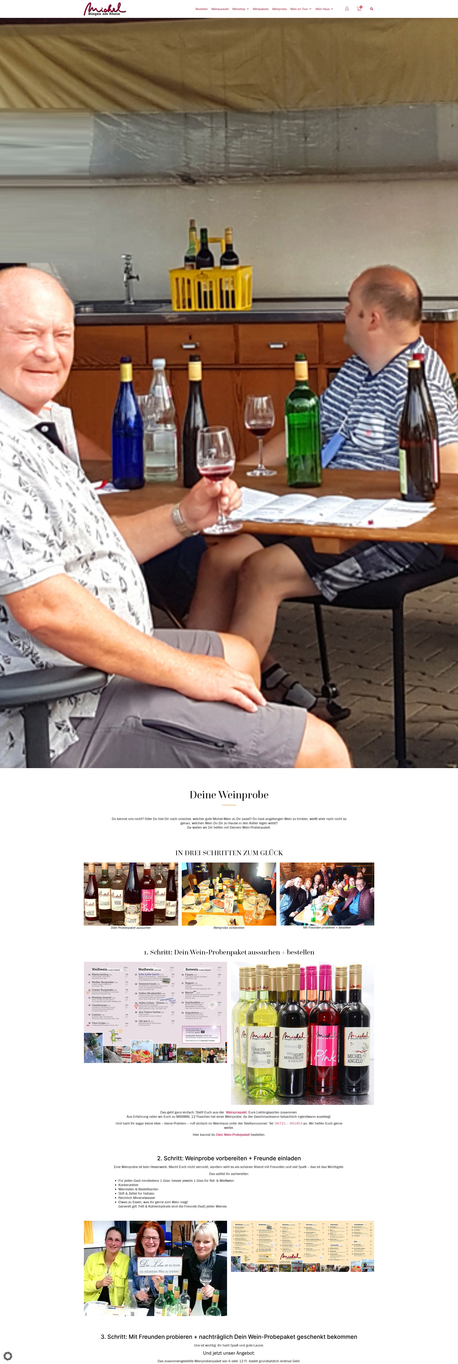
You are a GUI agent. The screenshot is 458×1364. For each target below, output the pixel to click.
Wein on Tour (299, 9)
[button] (371, 9)
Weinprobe (279, 9)
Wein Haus (322, 9)
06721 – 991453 (288, 1123)
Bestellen (202, 9)
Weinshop (238, 9)
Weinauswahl (220, 9)
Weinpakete (261, 9)
